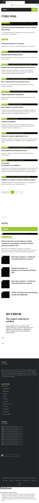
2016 (2, 443)
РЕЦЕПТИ (5, 401)
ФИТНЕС (4, 176)
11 (20, 428)
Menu (5, 9)
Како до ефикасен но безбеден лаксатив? (14, 150)
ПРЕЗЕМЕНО (5, 39)
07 (14, 426)
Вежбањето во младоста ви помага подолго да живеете (18, 180)
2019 (2, 438)
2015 (2, 444)
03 (8, 426)
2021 (2, 434)
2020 (2, 436)
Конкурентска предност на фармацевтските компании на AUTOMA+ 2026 (23, 270)
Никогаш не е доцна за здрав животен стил (14, 136)
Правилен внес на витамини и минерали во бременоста (18, 67)
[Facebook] (3, 2)
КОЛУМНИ (5, 406)
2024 (2, 429)
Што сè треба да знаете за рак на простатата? (15, 82)
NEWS (34, 9)
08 (16, 428)
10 (19, 428)
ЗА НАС (11, 480)
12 (22, 428)
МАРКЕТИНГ (26, 480)
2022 (2, 433)
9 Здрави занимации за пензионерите (12, 94)
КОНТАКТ (33, 480)
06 (12, 426)
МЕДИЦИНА (4, 51)
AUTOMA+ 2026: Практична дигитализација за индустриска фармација (24, 293)
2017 (2, 441)
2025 (2, 428)
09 (17, 428)
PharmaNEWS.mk (5, 238)
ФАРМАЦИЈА (5, 64)
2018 (2, 439)
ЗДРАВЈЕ (4, 78)
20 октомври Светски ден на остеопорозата (10, 164)
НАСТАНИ (4, 160)
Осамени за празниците (8, 122)
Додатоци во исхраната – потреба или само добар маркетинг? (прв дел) (23, 282)
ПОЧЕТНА (4, 480)
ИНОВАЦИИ (6, 409)
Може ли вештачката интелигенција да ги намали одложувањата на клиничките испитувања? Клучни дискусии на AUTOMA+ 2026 (17, 243)
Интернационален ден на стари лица (12, 44)
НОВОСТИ (4, 118)
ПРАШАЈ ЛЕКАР (7, 414)
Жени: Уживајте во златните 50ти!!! (12, 107)
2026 (2, 426)
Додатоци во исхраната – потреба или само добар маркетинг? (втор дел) (23, 258)
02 (6, 426)
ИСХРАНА (5, 399)
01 (5, 426)
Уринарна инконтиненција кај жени (12, 55)
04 (9, 426)
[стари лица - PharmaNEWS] (18, 5)
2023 (2, 431)
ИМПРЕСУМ (18, 480)
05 (11, 426)
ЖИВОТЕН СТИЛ (5, 22)
